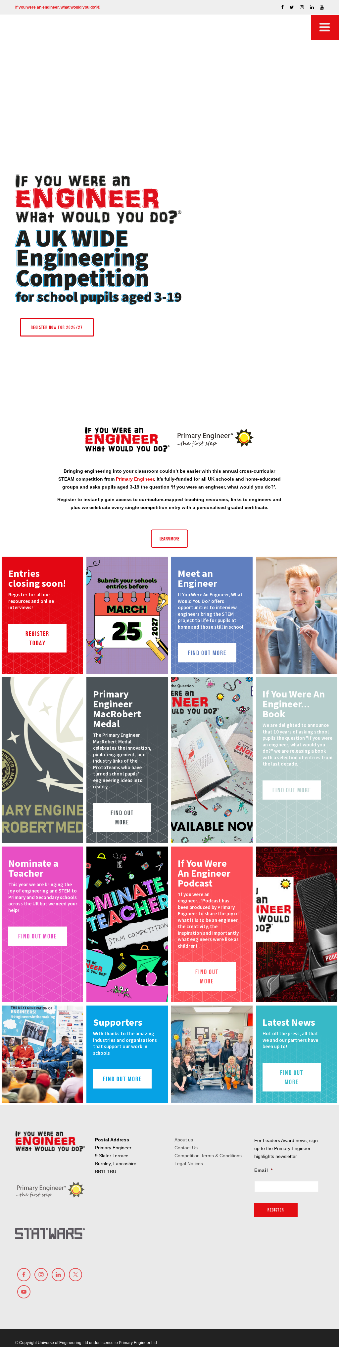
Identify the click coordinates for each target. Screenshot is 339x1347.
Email (263, 1170)
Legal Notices (188, 1163)
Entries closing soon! (37, 578)
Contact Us (186, 1147)
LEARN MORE (169, 538)
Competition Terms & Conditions (208, 1155)
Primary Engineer (135, 479)
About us (183, 1139)
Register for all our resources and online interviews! (31, 601)
